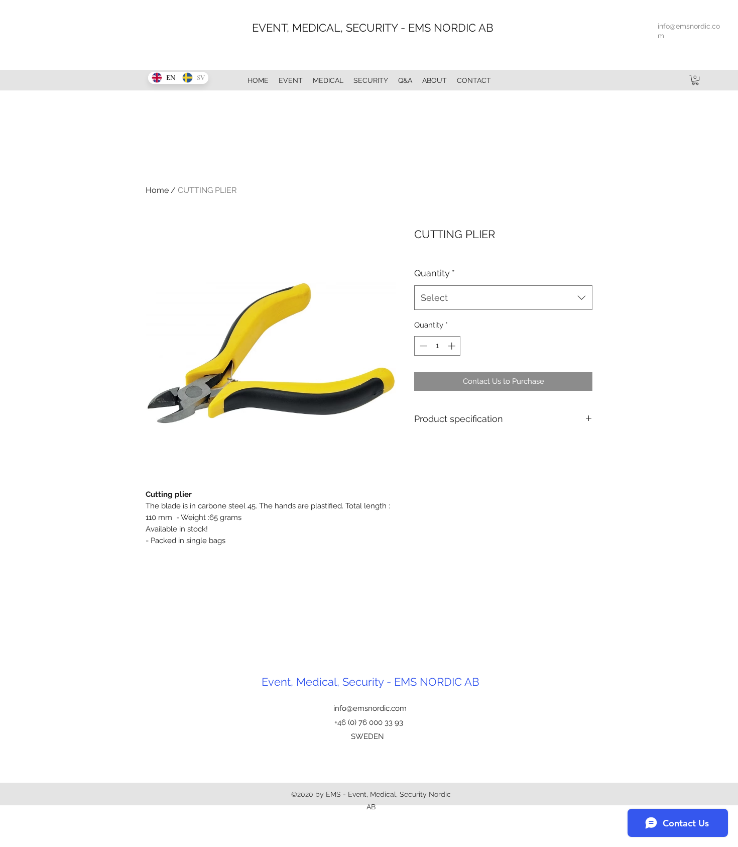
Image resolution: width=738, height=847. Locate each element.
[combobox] (503, 297)
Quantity (434, 273)
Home (157, 190)
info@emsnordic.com (370, 708)
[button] (695, 80)
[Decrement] (422, 346)
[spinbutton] (437, 346)
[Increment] (452, 346)
